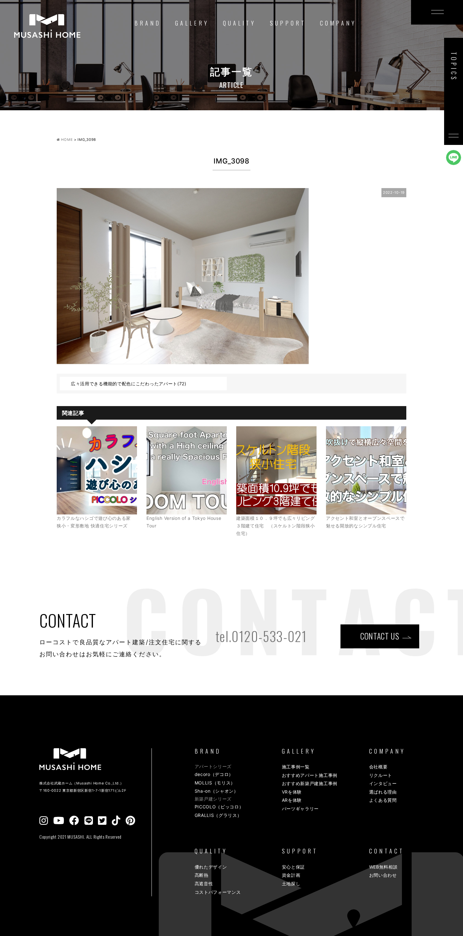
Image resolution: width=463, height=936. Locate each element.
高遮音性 (204, 883)
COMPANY (338, 23)
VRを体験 (292, 792)
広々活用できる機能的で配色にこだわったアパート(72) (128, 383)
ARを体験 (292, 800)
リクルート (380, 775)
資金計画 (291, 875)
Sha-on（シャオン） (216, 791)
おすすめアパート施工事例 (309, 775)
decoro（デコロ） (214, 774)
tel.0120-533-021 (261, 636)
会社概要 (378, 766)
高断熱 (202, 875)
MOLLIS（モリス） (215, 782)
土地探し (291, 883)
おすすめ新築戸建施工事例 (309, 783)
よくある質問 (383, 800)
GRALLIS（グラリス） (218, 815)
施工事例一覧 (296, 766)
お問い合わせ (383, 875)
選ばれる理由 (383, 792)
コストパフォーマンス (218, 892)
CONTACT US (379, 636)
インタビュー (383, 783)
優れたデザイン (211, 867)
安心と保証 (293, 867)
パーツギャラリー (300, 808)
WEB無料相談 (383, 867)
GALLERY (192, 23)
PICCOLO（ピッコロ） (219, 806)
